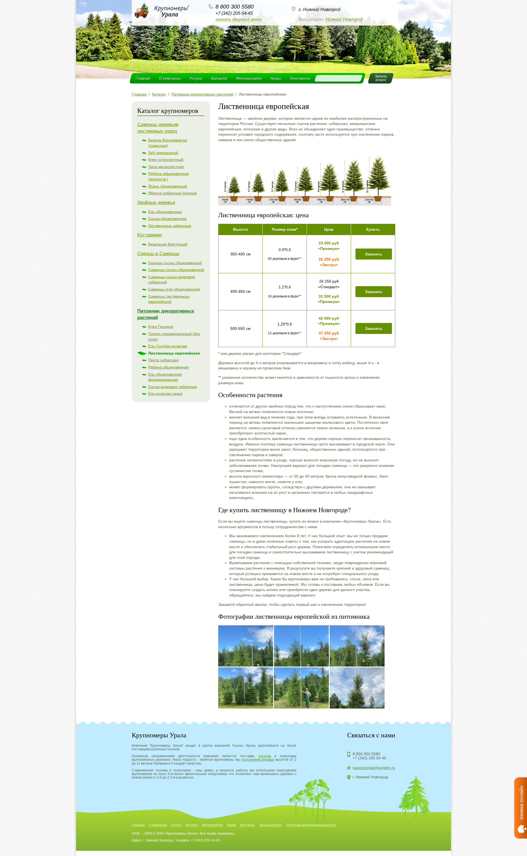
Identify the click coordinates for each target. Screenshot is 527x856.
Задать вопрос (270, 825)
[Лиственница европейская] (245, 646)
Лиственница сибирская (169, 226)
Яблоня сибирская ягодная (172, 193)
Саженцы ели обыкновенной (174, 289)
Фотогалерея (249, 78)
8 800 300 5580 (234, 7)
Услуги (196, 78)
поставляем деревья (258, 760)
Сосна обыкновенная (167, 218)
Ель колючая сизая (165, 393)
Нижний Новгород (344, 19)
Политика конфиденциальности (311, 825)
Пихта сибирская (163, 360)
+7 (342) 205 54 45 (369, 758)
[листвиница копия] (304, 204)
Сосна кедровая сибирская (172, 386)
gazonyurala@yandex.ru (374, 767)
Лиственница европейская (174, 353)
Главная (143, 78)
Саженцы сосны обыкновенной (176, 269)
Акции (275, 78)
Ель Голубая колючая (167, 346)
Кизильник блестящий (167, 244)
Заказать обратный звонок (238, 19)
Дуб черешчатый (163, 152)
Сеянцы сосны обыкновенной (175, 263)
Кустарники (149, 235)
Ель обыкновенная (165, 212)
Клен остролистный (165, 159)
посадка (265, 756)
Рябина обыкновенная (168, 367)
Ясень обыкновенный (167, 186)
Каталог (219, 78)
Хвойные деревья (156, 202)
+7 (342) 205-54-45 (234, 13)
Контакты (300, 78)
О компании (170, 78)
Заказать (373, 254)
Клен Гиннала (160, 326)
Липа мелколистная (166, 166)
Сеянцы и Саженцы (158, 253)
